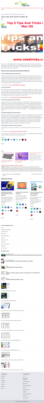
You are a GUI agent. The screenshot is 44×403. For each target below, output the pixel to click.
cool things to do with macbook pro (19, 166)
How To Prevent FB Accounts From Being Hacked (20, 97)
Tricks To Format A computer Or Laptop (18, 131)
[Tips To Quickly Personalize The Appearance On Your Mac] (7, 156)
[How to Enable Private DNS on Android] (5, 286)
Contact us (3, 241)
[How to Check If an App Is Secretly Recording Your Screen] (5, 365)
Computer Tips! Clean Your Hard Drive (22, 193)
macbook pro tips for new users (25, 169)
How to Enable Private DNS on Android (8, 290)
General (12, 165)
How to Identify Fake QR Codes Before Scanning (10, 350)
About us (3, 237)
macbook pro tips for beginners (11, 169)
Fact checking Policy (5, 235)
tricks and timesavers (37, 171)
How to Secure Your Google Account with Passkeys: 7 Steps (12, 310)
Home (2, 227)
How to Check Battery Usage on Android (8, 300)
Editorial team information (6, 229)
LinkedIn (2, 384)
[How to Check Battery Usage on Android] (5, 296)
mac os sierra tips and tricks (33, 166)
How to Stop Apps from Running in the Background (10, 340)
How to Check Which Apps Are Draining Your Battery (11, 320)
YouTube (2, 382)
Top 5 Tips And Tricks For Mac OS (21, 171)
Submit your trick (4, 239)
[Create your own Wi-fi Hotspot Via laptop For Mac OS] (36, 156)
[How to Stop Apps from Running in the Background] (5, 335)
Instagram (3, 380)
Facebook (3, 376)
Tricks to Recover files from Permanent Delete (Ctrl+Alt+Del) (36, 194)
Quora (2, 388)
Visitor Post (3, 246)
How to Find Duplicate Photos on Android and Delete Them (12, 359)
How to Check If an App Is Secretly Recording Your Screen (12, 369)
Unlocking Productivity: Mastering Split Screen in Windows (7, 194)
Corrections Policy (4, 231)
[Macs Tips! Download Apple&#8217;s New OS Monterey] (21, 156)
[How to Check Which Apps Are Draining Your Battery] (5, 315)
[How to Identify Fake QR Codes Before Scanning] (5, 345)
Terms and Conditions (5, 243)
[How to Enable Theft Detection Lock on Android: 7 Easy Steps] (5, 325)
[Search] (42, 9)
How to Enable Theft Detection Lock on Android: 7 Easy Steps (12, 330)
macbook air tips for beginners (7, 168)
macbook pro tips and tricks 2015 (22, 168)
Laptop (21, 165)
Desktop (7, 165)
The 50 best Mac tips (9, 171)
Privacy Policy (3, 248)
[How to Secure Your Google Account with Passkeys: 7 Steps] (5, 305)
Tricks (31, 171)
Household (16, 165)
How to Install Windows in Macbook (17, 85)
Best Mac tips (8, 166)
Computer (3, 165)
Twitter (2, 378)
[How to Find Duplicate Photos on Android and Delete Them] (5, 355)
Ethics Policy (3, 233)
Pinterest (2, 386)
